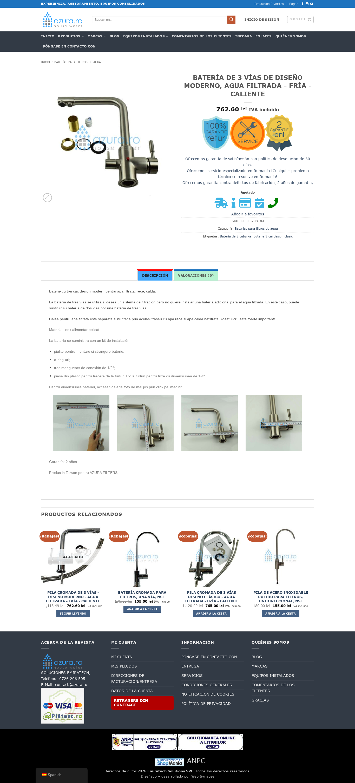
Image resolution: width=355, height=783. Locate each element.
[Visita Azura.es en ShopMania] (169, 762)
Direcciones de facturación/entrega (134, 678)
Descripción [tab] (155, 276)
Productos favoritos (269, 4)
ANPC (196, 760)
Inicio (47, 36)
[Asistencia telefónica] (274, 205)
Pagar (293, 4)
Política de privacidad (206, 703)
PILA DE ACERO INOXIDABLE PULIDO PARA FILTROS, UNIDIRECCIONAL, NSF (280, 597)
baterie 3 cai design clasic (273, 236)
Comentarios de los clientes (202, 36)
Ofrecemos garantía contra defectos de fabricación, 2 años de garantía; (247, 182)
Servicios (192, 675)
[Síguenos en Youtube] (311, 4)
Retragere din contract (131, 702)
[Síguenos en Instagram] (307, 4)
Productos (69, 36)
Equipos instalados (144, 36)
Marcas (95, 36)
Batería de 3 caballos (236, 236)
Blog (115, 36)
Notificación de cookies (207, 694)
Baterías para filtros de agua (77, 62)
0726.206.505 (72, 678)
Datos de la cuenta (132, 690)
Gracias (260, 700)
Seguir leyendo (73, 613)
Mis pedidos (124, 666)
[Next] (312, 577)
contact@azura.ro (71, 684)
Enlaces (263, 36)
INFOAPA (243, 36)
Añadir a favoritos (247, 214)
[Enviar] (231, 20)
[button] (262, 19)
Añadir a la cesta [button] (142, 609)
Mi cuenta (121, 656)
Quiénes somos (290, 36)
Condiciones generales (206, 684)
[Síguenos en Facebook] (302, 4)
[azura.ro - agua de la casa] (62, 19)
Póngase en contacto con (69, 46)
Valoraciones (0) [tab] (196, 276)
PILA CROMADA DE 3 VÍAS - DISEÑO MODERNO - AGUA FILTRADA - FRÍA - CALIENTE (73, 597)
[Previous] (41, 577)
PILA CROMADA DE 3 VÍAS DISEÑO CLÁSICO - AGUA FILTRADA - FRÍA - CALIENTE (212, 597)
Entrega (190, 666)
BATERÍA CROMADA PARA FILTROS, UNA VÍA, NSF (142, 594)
